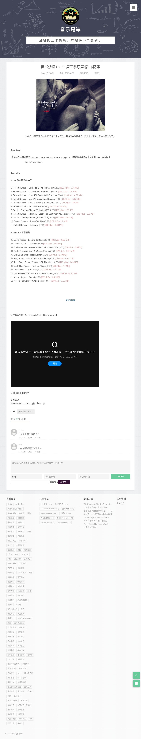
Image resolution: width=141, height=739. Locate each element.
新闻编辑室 (12, 541)
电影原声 (20, 714)
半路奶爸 (20, 591)
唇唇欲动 (11, 595)
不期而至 (25, 664)
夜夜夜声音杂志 (13, 664)
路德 (29, 513)
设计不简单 (20, 545)
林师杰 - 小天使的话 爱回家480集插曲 (100, 514)
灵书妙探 (50, 73)
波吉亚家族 (12, 513)
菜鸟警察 (11, 536)
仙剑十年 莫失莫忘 (92, 507)
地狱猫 (10, 605)
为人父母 (20, 641)
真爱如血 (11, 646)
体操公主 (17, 696)
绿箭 (29, 532)
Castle (30, 412)
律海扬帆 (20, 655)
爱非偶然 (20, 691)
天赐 (9, 696)
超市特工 (11, 705)
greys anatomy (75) (48, 522)
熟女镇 (10, 545)
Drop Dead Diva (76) (65, 518)
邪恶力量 (11, 632)
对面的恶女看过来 (24, 705)
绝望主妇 (11, 618)
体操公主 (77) (66, 513)
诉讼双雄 (20, 536)
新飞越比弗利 (12, 609)
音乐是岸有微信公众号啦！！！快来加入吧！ (103, 511)
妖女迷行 (20, 595)
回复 (38, 438)
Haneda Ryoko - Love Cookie (96, 517)
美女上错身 (12, 719)
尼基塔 (18, 605)
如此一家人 (20, 504)
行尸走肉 (11, 568)
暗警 (30, 573)
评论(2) (97, 73)
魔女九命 (25, 554)
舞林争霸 (20, 586)
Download (70, 300)
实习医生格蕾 (12, 701)
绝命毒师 (11, 641)
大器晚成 (20, 614)
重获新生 (11, 691)
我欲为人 (22, 627)
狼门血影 (11, 614)
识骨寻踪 (11, 650)
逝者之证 (27, 559)
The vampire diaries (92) (50, 509)
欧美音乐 (11, 723)
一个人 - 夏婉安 (90, 527)
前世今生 (20, 659)
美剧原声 (11, 532)
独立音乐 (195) (46, 504)
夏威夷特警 (12, 564)
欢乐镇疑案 (12, 627)
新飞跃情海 (12, 669)
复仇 (19, 550)
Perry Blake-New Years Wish (96, 524)
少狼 (9, 559)
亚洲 (30, 719)
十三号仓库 (21, 678)
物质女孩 (20, 582)
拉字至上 (11, 655)
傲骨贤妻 (20, 568)
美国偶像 (11, 678)
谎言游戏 (11, 527)
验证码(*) (54, 482)
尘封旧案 (20, 522)
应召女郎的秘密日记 (15, 509)
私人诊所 (22, 669)
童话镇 (21, 513)
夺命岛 (29, 655)
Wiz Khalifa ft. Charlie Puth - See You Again (102, 504)
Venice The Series (24, 618)
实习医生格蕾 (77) (47, 518)
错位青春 (17, 559)
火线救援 (11, 577)
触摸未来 (22, 541)
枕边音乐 (20, 532)
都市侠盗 (20, 650)
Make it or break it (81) (49, 513)
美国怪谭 (11, 518)
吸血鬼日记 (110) (61, 504)
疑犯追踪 (11, 522)
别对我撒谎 (21, 682)
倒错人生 (11, 573)
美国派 (29, 691)
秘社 (17, 554)
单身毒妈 (11, 582)
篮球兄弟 (27, 687)
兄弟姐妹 (20, 710)
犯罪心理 (11, 586)
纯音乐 (19, 723)
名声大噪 (20, 527)
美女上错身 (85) (68, 509)
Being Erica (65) (64, 522)
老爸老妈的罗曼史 (14, 687)
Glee (19, 673)
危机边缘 (11, 637)
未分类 (10, 504)
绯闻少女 (11, 682)
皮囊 (9, 623)
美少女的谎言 (19, 623)
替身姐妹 (11, 550)
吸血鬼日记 (28, 673)
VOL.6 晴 (88, 521)
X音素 (10, 554)
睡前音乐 (11, 714)
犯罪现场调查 (22, 600)
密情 (22, 609)
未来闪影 (20, 637)
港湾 (29, 591)
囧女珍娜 (20, 518)
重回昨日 (11, 710)
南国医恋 (27, 550)
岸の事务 (22, 719)
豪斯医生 (24, 701)
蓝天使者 (20, 577)
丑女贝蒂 (11, 659)
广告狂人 (11, 673)
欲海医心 (11, 600)
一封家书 (103, 507)
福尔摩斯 (11, 591)
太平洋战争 (21, 573)
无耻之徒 (22, 564)
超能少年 (20, 632)
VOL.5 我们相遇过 (99, 521)
